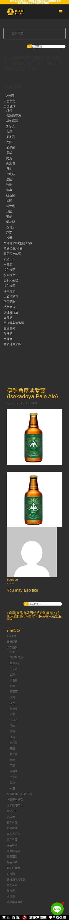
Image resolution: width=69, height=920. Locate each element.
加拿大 (10, 126)
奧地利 (10, 137)
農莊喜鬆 (9, 328)
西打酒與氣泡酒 (13, 323)
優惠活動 (9, 101)
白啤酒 (7, 317)
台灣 (9, 131)
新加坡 (10, 163)
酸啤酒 (7, 333)
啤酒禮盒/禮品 (12, 248)
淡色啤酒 (9, 286)
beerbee (15, 403)
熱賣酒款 (9, 301)
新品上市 (9, 259)
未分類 (7, 264)
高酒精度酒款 (12, 344)
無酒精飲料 (10, 296)
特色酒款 (9, 307)
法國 (9, 179)
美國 (9, 200)
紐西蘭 (10, 195)
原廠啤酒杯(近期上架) (17, 243)
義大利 (10, 206)
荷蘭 (9, 216)
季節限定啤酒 (12, 254)
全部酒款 (9, 106)
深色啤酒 (9, 291)
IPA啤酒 (8, 96)
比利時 (10, 174)
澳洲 (9, 185)
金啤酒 (7, 339)
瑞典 (9, 190)
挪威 (9, 153)
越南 (9, 232)
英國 (9, 211)
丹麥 (9, 110)
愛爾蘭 (10, 147)
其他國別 (12, 121)
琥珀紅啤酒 (10, 312)
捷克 (9, 158)
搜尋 (29, 46)
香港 (9, 238)
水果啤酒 (9, 275)
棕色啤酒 (9, 270)
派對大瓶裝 (10, 280)
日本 (9, 168)
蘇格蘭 (10, 222)
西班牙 (10, 227)
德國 (9, 142)
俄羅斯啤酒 (13, 115)
